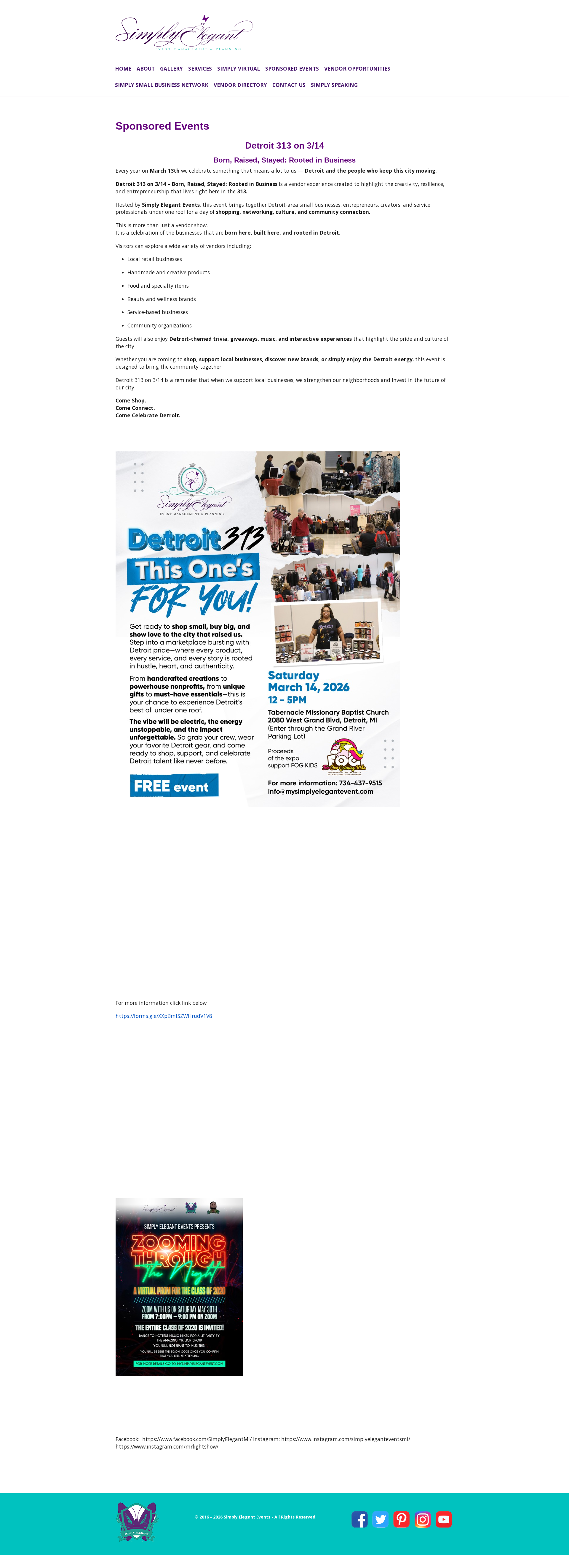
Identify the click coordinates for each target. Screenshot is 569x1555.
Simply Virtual (238, 68)
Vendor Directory (240, 84)
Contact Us (289, 84)
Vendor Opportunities (357, 68)
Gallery (171, 68)
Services (200, 68)
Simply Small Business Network (161, 84)
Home (123, 68)
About (146, 68)
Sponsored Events (292, 68)
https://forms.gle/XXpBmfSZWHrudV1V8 (164, 1015)
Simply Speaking (334, 84)
